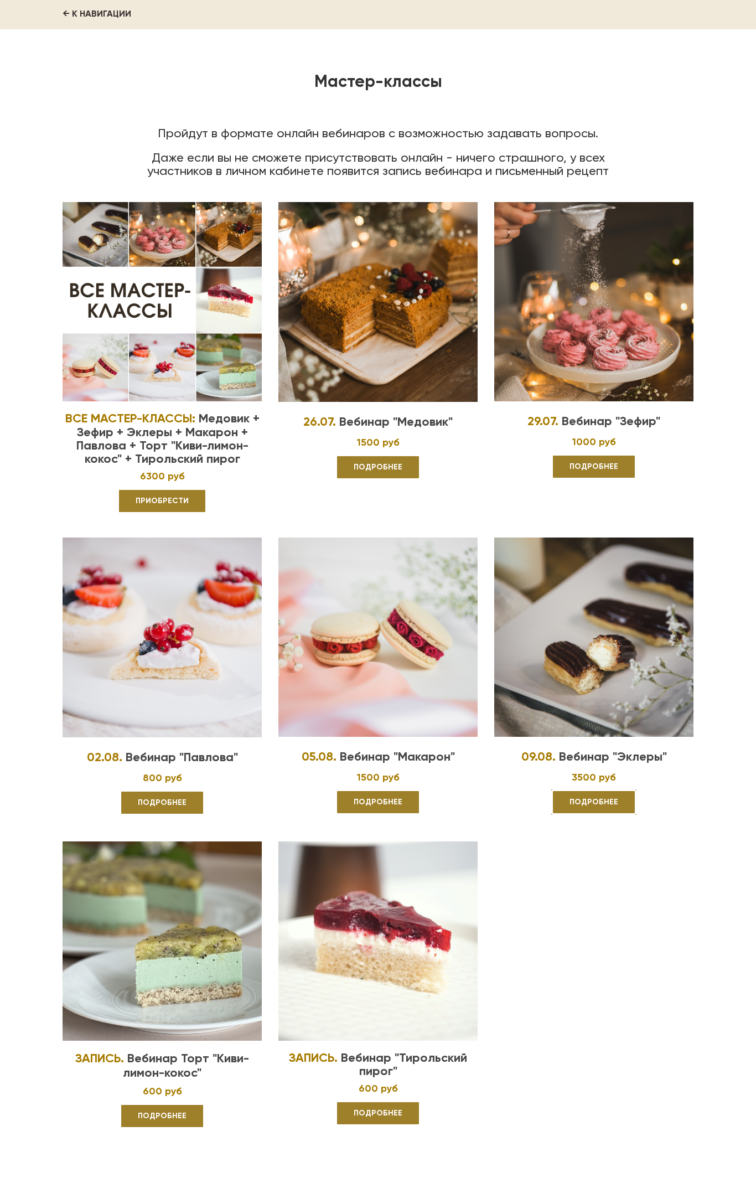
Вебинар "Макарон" (397, 757)
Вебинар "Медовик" (396, 422)
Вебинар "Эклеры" (611, 757)
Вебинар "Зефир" (609, 422)
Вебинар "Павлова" (182, 758)
